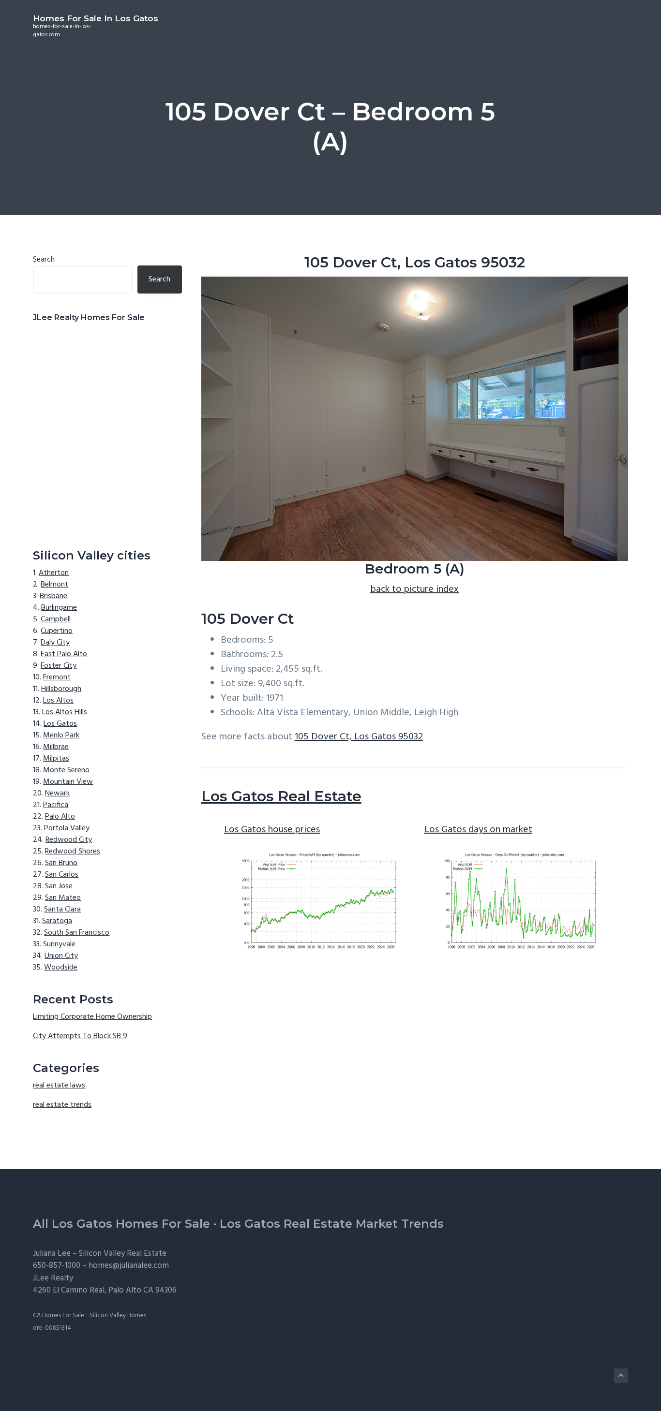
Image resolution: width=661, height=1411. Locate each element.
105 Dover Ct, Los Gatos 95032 (359, 737)
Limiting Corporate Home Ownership (92, 1017)
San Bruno (61, 863)
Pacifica (55, 805)
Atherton (54, 573)
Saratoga (57, 921)
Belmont (54, 584)
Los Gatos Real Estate (281, 796)
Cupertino (57, 631)
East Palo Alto (64, 654)
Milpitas (56, 758)
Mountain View (68, 782)
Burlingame (59, 608)
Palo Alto (60, 816)
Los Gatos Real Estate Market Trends (332, 1224)
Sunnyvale (59, 944)
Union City (61, 956)
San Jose (59, 886)
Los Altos (58, 700)
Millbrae (56, 747)
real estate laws (59, 1085)
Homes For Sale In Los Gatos (95, 18)
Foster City (58, 666)
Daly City (55, 642)
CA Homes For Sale (58, 1315)
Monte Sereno (66, 770)
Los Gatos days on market (478, 830)
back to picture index (414, 589)
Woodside (60, 967)
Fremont (57, 677)
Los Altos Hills (64, 712)
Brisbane (53, 596)
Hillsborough (61, 689)
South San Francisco (76, 932)
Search (44, 259)
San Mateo (63, 898)
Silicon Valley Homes (118, 1315)
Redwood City (68, 840)
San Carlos (61, 874)
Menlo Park (61, 735)
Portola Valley (67, 828)
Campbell (56, 619)
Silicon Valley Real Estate (122, 1253)
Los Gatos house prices (272, 830)
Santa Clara (62, 909)
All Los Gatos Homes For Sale (121, 1224)
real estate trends (62, 1105)
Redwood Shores (72, 851)
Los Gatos (60, 724)
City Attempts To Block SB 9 (80, 1036)
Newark (57, 793)
